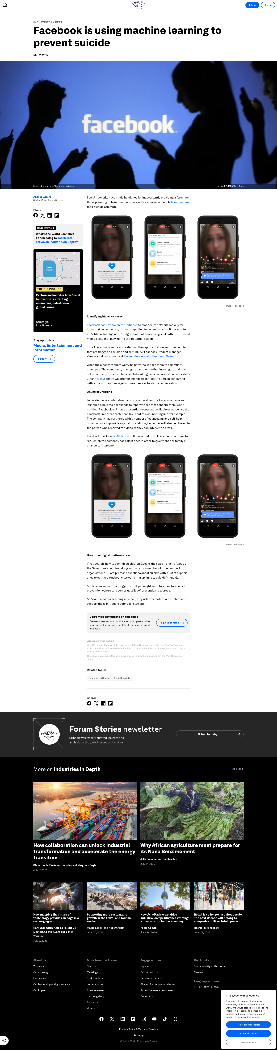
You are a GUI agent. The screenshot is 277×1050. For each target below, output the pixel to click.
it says (101, 378)
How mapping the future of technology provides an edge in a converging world (56, 918)
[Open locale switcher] (4, 1040)
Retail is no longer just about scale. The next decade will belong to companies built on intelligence (218, 918)
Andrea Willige (42, 196)
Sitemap (139, 1035)
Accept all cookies (248, 1033)
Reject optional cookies (248, 1024)
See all (238, 769)
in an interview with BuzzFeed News (149, 356)
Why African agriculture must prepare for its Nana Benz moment (190, 848)
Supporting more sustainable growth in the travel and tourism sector (109, 918)
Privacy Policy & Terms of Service (138, 1029)
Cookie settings (248, 1042)
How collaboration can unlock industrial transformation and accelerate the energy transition (84, 851)
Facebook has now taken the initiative (112, 325)
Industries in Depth (49, 22)
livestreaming (180, 202)
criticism (120, 436)
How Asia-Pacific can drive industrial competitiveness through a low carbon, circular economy (164, 918)
